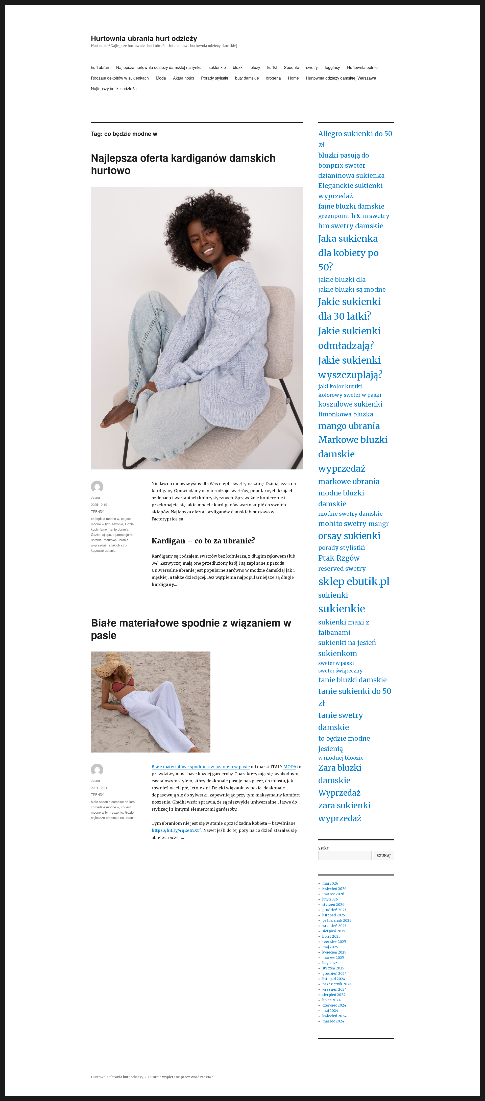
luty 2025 (329, 963)
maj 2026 (330, 883)
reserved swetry (342, 568)
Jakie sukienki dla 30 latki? (349, 309)
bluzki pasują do (343, 155)
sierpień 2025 (333, 931)
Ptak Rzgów (339, 558)
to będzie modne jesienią (344, 743)
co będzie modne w (105, 518)
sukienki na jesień (347, 643)
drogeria (273, 78)
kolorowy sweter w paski (349, 395)
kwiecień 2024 (334, 1016)
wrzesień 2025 (334, 926)
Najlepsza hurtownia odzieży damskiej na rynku (159, 67)
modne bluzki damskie (341, 498)
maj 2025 (330, 947)
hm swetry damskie (350, 226)
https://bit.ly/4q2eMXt (175, 830)
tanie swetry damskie (340, 721)
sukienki (333, 595)
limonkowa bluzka (345, 414)
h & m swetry (370, 215)
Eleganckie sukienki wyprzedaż (350, 191)
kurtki (272, 67)
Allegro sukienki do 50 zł (355, 139)
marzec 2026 (333, 894)
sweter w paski (336, 663)
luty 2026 (330, 899)
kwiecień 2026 (334, 889)
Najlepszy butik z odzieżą (114, 88)
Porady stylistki (214, 78)
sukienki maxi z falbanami (343, 627)
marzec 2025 (333, 958)
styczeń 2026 (333, 905)
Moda (161, 78)
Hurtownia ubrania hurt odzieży (144, 38)
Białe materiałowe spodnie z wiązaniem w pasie (191, 628)
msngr (379, 524)
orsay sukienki (349, 536)
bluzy (255, 67)
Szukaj (323, 848)
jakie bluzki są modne (352, 289)
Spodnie (291, 67)
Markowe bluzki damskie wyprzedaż (353, 454)
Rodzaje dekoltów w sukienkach (120, 78)
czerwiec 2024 (334, 1005)
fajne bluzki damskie (351, 206)
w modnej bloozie (340, 758)
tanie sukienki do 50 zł (355, 697)
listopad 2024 (333, 979)
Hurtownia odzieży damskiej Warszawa (341, 78)
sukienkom (337, 653)
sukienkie (217, 67)
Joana (95, 497)
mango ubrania (349, 426)
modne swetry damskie (350, 513)
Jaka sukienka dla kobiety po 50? (348, 253)
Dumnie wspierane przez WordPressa (180, 1077)
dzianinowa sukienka (351, 176)
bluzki (238, 67)
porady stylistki (341, 547)
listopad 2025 (333, 915)
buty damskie (247, 78)
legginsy (332, 67)
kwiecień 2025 (334, 952)
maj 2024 (330, 1011)
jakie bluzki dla (342, 280)
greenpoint (333, 216)
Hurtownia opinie (362, 67)
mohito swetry (342, 523)
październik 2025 (336, 920)
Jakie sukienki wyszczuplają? (350, 368)
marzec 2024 (333, 1021)
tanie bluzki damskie (352, 680)
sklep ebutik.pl (354, 581)
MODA (289, 766)
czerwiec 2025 (334, 942)
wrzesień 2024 (334, 989)
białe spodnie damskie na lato (113, 801)
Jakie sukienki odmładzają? (349, 339)
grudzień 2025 (334, 910)
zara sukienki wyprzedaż (344, 811)
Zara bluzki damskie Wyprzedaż (339, 780)
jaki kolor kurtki (340, 386)
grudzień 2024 (334, 973)
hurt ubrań (100, 67)
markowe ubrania (349, 481)
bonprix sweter (341, 165)
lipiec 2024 (331, 1000)
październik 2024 (337, 984)
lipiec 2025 (331, 936)
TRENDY (97, 511)
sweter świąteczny (340, 671)
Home (293, 78)
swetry (312, 67)
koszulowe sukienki (350, 404)
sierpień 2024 (334, 995)
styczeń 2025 (333, 968)
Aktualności (183, 78)
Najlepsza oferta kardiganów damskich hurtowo (183, 163)
